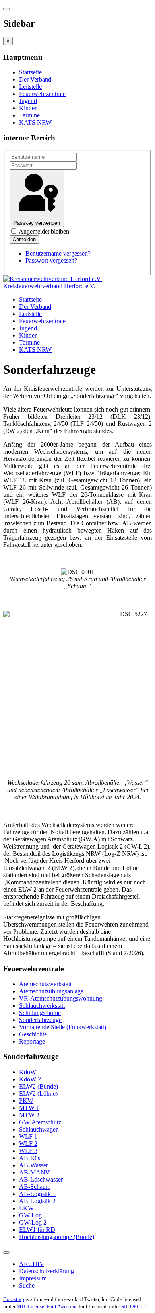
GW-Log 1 (32, 1215)
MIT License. (31, 1306)
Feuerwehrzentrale (42, 93)
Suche (27, 1285)
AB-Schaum (34, 1186)
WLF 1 (28, 1136)
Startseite (30, 72)
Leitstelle (30, 86)
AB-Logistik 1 (37, 1193)
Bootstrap (13, 1299)
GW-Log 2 (32, 1222)
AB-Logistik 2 (37, 1201)
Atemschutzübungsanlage (51, 991)
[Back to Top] (6, 1252)
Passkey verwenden (37, 223)
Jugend (28, 101)
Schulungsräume (40, 1012)
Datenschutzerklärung (46, 1271)
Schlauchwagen (39, 1129)
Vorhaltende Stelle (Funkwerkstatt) (62, 1027)
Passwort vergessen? (51, 260)
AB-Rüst (30, 1158)
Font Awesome (62, 1306)
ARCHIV (31, 1263)
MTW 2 (29, 1115)
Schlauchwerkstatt (42, 1005)
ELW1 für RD (37, 1229)
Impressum (32, 1278)
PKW (26, 1100)
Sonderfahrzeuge (40, 1019)
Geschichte (33, 1034)
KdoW (27, 1072)
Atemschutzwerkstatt (45, 984)
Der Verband (35, 79)
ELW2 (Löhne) (38, 1093)
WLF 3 (28, 1150)
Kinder (28, 108)
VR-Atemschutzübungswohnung (60, 998)
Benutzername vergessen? (58, 253)
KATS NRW (35, 122)
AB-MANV (34, 1172)
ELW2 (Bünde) (38, 1086)
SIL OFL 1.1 (134, 1306)
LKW (26, 1208)
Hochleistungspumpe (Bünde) (56, 1236)
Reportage (32, 1041)
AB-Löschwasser (41, 1179)
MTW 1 (29, 1107)
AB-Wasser (33, 1165)
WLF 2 (28, 1143)
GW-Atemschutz (40, 1122)
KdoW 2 (30, 1079)
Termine (29, 115)
